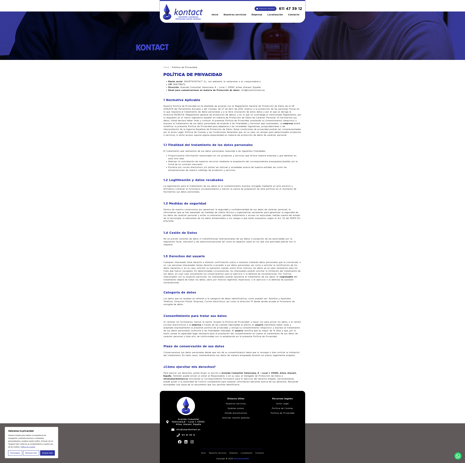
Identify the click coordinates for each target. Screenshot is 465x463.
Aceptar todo (47, 453)
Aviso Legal (282, 403)
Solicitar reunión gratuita (236, 418)
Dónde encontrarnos (236, 413)
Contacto (293, 14)
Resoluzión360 (241, 459)
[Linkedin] (186, 442)
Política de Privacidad (282, 413)
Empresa (257, 14)
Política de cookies (27, 447)
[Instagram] (192, 442)
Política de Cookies (282, 408)
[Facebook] (180, 442)
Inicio (215, 14)
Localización (275, 14)
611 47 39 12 (290, 8)
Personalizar (15, 453)
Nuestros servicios (235, 14)
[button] (458, 456)
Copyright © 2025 (225, 459)
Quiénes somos (236, 408)
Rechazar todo (31, 453)
